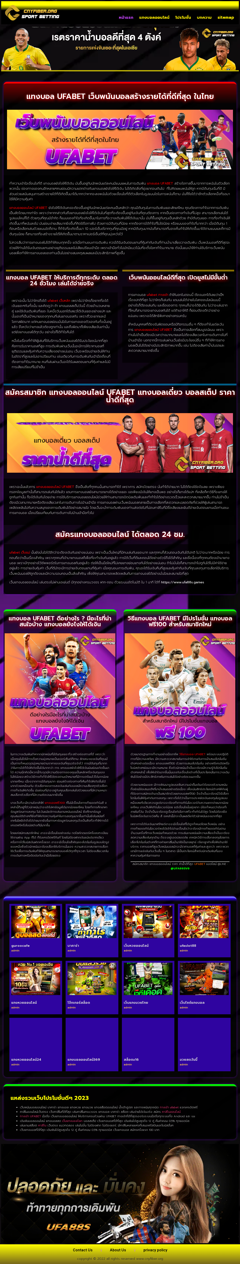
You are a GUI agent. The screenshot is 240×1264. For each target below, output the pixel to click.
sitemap (226, 17)
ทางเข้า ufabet (169, 1107)
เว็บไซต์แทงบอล (192, 1002)
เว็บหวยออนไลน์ (136, 945)
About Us (118, 1250)
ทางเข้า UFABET (30, 1116)
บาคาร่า (73, 945)
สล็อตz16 (131, 1059)
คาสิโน (42, 1125)
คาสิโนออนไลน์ (171, 1112)
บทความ (204, 17)
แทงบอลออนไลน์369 (84, 1059)
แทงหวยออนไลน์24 (26, 1059)
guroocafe (20, 945)
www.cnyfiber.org (149, 1258)
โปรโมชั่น (183, 17)
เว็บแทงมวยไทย (136, 1002)
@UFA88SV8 (180, 868)
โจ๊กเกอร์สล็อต (79, 1002)
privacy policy (155, 1250)
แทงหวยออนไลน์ (24, 1002)
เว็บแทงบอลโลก (72, 1121)
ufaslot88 (188, 945)
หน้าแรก (126, 17)
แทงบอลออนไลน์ (154, 17)
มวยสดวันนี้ (188, 1059)
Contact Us (83, 1250)
